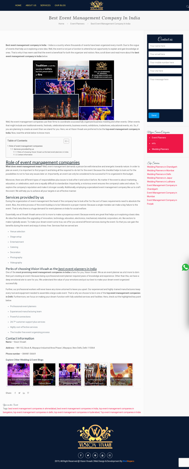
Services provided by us (24, 149)
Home (61, 24)
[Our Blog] (96, 5)
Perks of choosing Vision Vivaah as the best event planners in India (42, 152)
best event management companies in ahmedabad (32, 408)
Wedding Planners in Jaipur (159, 178)
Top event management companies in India (120, 412)
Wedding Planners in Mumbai (160, 170)
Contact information (24, 155)
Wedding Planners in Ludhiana (161, 181)
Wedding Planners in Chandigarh (162, 167)
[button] (64, 141)
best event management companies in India (77, 408)
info (154, 143)
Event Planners (77, 24)
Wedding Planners (160, 149)
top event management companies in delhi (33, 412)
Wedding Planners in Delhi (159, 174)
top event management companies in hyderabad (77, 412)
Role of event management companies (26, 146)
